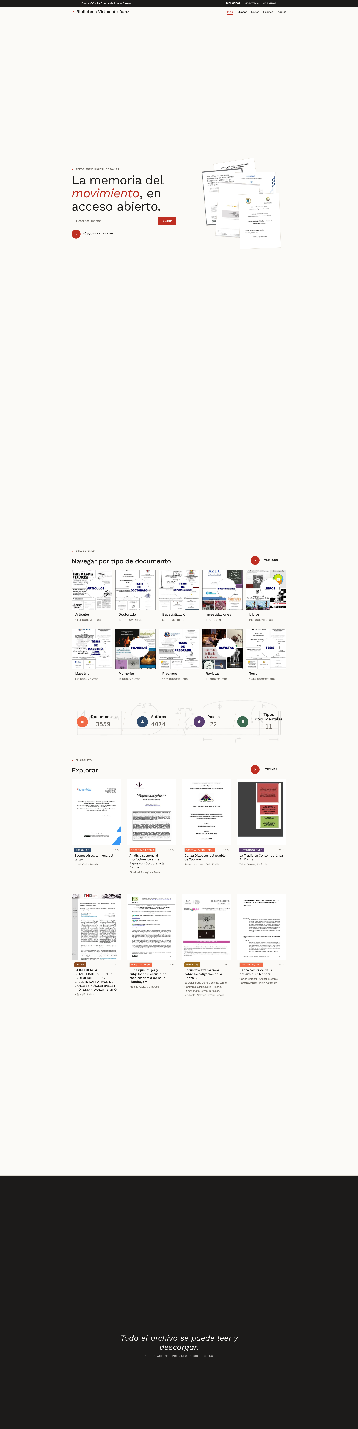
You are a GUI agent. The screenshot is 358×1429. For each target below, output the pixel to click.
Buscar (242, 11)
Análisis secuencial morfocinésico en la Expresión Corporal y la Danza (146, 861)
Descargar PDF (85, 882)
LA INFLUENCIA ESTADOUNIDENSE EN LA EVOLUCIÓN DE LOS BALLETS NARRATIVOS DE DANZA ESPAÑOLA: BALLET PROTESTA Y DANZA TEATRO (95, 979)
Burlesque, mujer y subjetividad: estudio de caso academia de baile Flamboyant (147, 976)
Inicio (230, 11)
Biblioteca (233, 3)
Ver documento (85, 874)
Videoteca (252, 3)
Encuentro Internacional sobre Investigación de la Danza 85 (203, 974)
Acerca (282, 11)
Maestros (270, 3)
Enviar (255, 11)
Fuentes (268, 11)
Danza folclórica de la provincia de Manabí (255, 972)
